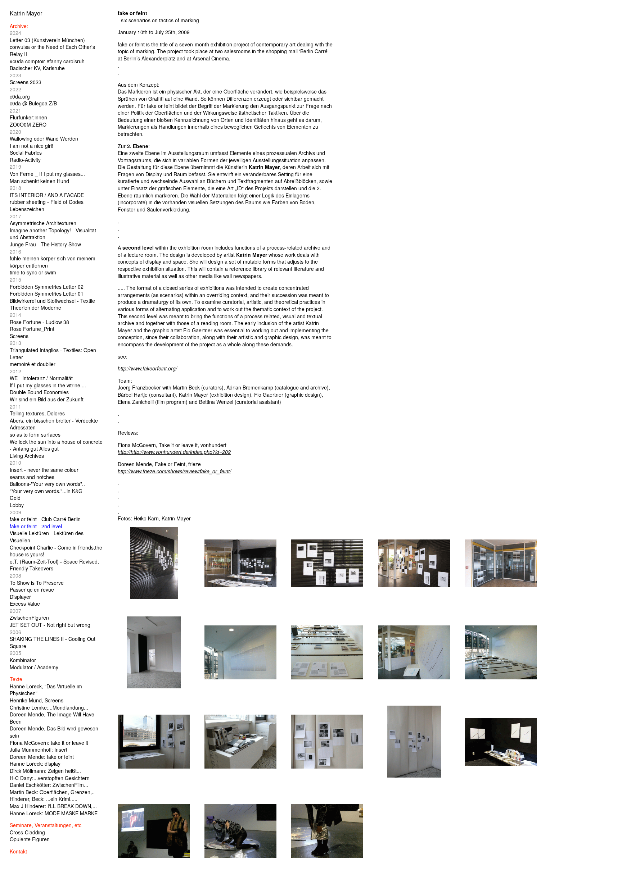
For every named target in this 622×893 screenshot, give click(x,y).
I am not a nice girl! (31, 145)
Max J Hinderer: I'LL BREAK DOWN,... (53, 806)
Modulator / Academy (34, 667)
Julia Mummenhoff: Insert (38, 749)
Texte (16, 679)
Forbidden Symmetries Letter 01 (47, 293)
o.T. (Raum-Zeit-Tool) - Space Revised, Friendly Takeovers (54, 565)
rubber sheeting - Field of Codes (47, 201)
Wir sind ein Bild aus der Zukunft (47, 399)
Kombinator (23, 660)
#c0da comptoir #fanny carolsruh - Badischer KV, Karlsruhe (49, 65)
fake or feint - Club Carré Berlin (45, 519)
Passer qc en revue (32, 589)
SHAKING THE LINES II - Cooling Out (52, 638)
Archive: (19, 25)
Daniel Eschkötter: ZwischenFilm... (49, 784)
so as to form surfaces (35, 434)
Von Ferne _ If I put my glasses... (47, 173)
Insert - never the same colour (44, 469)
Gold (15, 497)
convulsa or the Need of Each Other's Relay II (52, 50)
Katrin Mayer (26, 13)
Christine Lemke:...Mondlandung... (49, 707)
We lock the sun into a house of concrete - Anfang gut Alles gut (56, 445)
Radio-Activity (25, 159)
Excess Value (25, 603)
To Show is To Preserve (37, 582)
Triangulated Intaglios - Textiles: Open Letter (53, 353)
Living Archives (27, 455)
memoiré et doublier (32, 364)
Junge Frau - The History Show (45, 244)
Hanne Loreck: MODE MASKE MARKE (54, 813)
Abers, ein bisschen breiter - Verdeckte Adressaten (54, 424)
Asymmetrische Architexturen (43, 223)
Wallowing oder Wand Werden (44, 138)
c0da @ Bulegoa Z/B (33, 103)
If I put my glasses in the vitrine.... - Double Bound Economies (49, 389)
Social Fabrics (26, 152)
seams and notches (32, 476)
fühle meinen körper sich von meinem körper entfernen (52, 262)
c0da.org (20, 96)
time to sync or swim (33, 272)
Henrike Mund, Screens (36, 700)
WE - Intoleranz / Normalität (41, 378)
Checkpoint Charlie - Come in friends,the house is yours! (56, 551)
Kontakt (18, 851)
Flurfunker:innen (28, 117)
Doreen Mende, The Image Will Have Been (52, 718)
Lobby (17, 505)
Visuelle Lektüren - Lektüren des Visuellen (47, 536)
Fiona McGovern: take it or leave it (49, 742)
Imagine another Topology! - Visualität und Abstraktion (53, 234)
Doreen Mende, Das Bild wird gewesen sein (54, 732)
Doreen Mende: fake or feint (42, 756)
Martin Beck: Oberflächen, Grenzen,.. (52, 792)
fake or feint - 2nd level (36, 526)
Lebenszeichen (27, 209)
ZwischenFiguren (29, 617)
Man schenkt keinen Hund (39, 180)
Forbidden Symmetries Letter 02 (47, 286)
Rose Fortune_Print (32, 328)
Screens (19, 336)
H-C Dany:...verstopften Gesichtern (50, 778)
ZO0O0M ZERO (28, 124)
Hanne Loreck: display (35, 763)
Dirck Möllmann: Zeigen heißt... (45, 770)
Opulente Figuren (30, 839)
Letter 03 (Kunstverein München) (47, 40)
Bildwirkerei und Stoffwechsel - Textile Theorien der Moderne (52, 304)
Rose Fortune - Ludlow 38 (39, 321)
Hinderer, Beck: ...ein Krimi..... (43, 798)
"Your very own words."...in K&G (46, 491)
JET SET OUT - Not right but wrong (50, 624)
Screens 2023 (25, 82)
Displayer (20, 596)
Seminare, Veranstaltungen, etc (45, 825)
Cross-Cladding (27, 832)
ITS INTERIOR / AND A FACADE (47, 195)
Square (18, 646)
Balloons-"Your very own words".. (47, 483)
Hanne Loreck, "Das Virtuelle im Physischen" (46, 690)
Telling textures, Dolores (37, 413)
